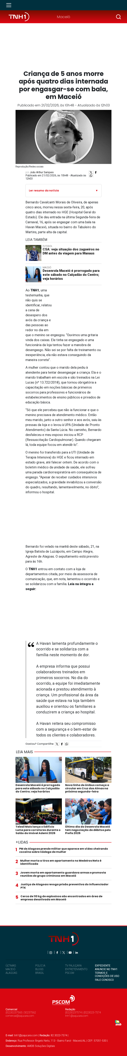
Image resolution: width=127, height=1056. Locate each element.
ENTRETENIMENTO (76, 969)
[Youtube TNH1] (70, 952)
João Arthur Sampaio (42, 172)
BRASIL (39, 972)
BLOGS (39, 969)
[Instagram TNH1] (51, 952)
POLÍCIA (40, 965)
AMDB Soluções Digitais (41, 1046)
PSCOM (69, 972)
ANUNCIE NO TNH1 (106, 969)
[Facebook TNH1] (57, 952)
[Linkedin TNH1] (76, 952)
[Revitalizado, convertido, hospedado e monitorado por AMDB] (118, 1022)
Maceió (63, 16)
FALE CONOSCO (104, 979)
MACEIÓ (10, 969)
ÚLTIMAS (11, 965)
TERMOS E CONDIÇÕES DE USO (107, 974)
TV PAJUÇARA (73, 965)
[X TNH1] (64, 952)
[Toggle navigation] (10, 5)
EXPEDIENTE (102, 965)
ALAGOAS (11, 972)
